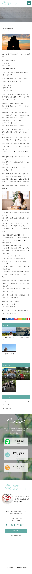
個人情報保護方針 (16, 535)
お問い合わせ (16, 530)
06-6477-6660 (17, 525)
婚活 (9, 31)
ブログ (5, 401)
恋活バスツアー (7, 408)
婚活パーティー (7, 405)
